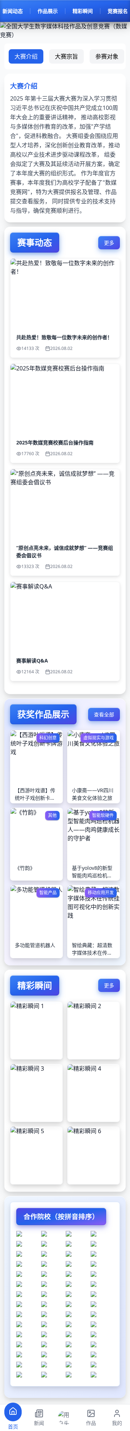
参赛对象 (106, 56)
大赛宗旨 (66, 56)
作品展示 (48, 11)
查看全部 (104, 714)
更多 (109, 242)
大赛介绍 (26, 56)
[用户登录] (65, 1418)
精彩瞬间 (83, 11)
